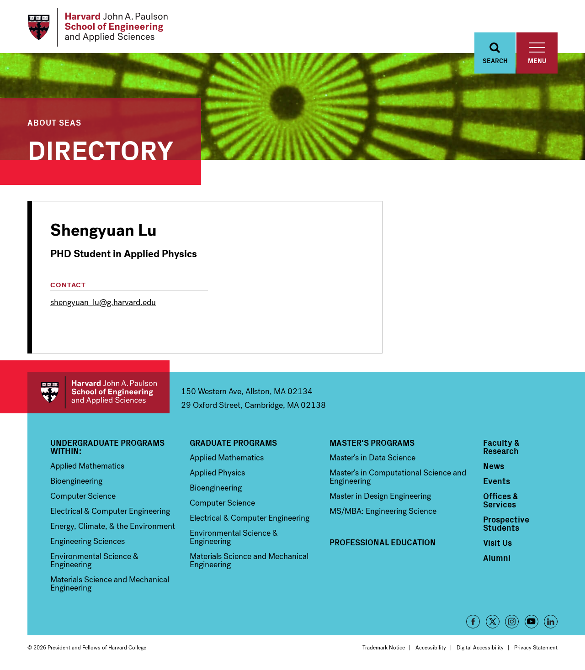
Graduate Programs (233, 442)
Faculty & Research (501, 446)
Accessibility (430, 647)
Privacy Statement (536, 647)
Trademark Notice (383, 647)
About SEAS (54, 122)
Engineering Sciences (87, 541)
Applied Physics (217, 473)
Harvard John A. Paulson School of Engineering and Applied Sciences (98, 392)
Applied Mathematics (87, 466)
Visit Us (497, 542)
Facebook (473, 621)
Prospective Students (506, 523)
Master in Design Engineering (380, 496)
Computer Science (83, 496)
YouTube (531, 621)
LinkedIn (551, 621)
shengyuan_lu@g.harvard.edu (103, 302)
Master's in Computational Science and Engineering (398, 477)
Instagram (512, 621)
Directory (100, 148)
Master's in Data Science (372, 458)
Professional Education (383, 542)
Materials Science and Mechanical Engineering (109, 583)
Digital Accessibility (480, 647)
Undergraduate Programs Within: (107, 446)
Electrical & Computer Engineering (110, 511)
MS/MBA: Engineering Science (383, 511)
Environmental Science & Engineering (94, 560)
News (493, 466)
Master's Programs (372, 442)
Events (496, 481)
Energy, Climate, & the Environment (112, 526)
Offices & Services (500, 500)
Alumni (497, 558)
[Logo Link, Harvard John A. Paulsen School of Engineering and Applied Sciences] (97, 27)
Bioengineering (76, 481)
